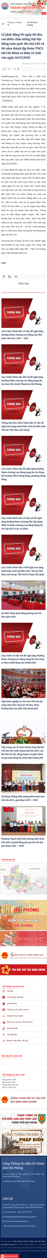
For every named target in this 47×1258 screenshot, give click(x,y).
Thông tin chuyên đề (14, 23)
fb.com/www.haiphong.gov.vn (16, 1221)
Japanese (21, 12)
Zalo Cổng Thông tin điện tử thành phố (19, 1226)
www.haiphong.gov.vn (8, 1244)
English (13, 12)
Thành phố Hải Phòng (28, 8)
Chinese (37, 12)
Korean (30, 12)
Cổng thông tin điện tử (23, 4)
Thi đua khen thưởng (32, 23)
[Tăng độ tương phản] (15, 69)
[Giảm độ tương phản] (18, 69)
